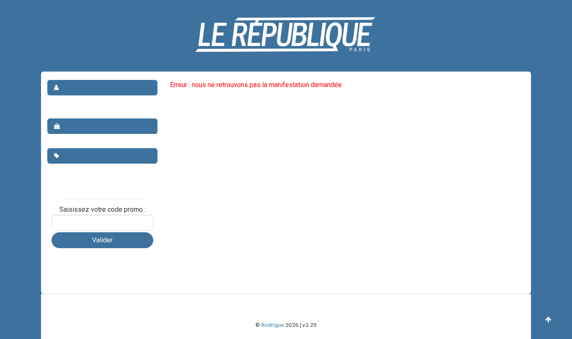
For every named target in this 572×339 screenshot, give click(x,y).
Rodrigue (272, 324)
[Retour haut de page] (548, 320)
